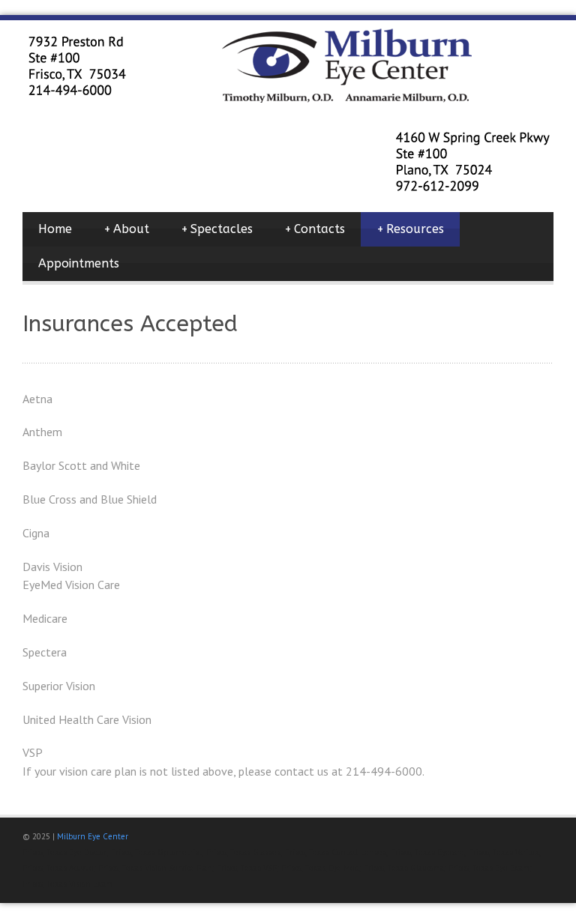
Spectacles (217, 229)
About (126, 229)
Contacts (314, 229)
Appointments (78, 263)
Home (55, 229)
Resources (410, 229)
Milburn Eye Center (92, 836)
